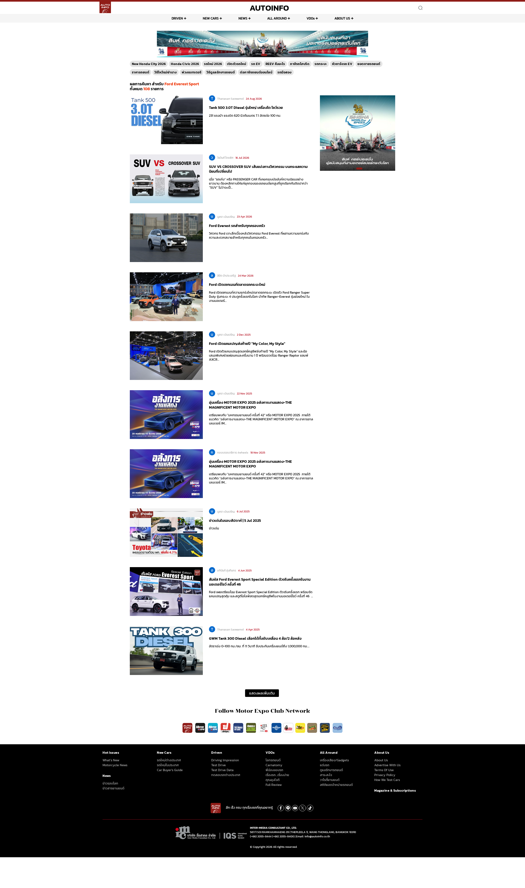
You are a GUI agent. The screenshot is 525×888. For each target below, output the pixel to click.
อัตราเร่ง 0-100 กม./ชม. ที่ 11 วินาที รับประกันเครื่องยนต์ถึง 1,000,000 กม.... (259, 646)
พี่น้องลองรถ (274, 769)
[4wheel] (251, 727)
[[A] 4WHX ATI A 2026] (262, 43)
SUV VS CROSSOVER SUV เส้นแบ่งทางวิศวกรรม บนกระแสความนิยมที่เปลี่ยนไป (258, 169)
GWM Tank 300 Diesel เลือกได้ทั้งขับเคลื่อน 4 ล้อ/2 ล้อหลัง (255, 638)
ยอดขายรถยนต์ (368, 63)
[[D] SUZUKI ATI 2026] (357, 133)
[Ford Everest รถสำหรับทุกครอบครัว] (166, 237)
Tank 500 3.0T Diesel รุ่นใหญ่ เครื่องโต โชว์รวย (246, 107)
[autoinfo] (105, 7)
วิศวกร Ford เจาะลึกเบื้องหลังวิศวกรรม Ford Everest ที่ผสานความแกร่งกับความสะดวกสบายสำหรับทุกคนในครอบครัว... (259, 235)
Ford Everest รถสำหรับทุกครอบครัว (237, 225)
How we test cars (387, 779)
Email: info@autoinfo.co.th (313, 836)
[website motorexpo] (213, 727)
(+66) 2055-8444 (261, 836)
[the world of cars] (238, 727)
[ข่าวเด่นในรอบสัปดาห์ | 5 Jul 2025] (166, 532)
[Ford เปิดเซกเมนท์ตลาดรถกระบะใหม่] (166, 296)
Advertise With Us (387, 765)
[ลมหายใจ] (338, 727)
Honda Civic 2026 (185, 63)
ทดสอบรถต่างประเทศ (225, 774)
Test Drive (218, 765)
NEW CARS (211, 18)
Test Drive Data (222, 769)
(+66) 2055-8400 (283, 836)
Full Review (274, 784)
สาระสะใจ (326, 774)
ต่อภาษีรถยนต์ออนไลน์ (256, 72)
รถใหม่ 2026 (213, 63)
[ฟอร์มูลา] (226, 727)
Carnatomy (274, 765)
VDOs (311, 18)
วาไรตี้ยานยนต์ (329, 779)
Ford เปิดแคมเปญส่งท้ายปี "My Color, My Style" (247, 343)
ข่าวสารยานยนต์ (113, 788)
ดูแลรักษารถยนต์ (331, 769)
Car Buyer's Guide (170, 769)
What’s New (111, 760)
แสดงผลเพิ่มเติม (262, 693)
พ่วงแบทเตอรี (191, 72)
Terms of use (384, 769)
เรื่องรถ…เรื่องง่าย (277, 774)
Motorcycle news (115, 765)
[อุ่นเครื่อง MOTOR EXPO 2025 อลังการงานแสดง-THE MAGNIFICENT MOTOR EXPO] (166, 414)
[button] (261, 55)
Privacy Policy (384, 774)
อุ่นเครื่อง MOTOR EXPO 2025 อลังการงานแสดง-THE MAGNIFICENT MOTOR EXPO (250, 405)
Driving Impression (225, 760)
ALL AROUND (277, 18)
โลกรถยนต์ (273, 760)
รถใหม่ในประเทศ (168, 765)
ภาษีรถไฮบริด (299, 63)
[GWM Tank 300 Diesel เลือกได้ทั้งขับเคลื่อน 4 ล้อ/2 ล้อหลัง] (166, 650)
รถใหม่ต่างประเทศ (169, 760)
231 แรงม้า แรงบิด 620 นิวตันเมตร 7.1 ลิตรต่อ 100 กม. (245, 115)
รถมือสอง (284, 72)
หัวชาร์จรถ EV (342, 63)
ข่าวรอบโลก (110, 783)
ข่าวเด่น (214, 528)
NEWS (243, 18)
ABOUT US (342, 18)
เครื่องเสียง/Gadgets (334, 760)
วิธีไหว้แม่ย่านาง (165, 72)
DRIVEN (177, 18)
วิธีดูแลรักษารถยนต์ (221, 72)
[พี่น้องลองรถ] (288, 727)
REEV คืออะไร (275, 63)
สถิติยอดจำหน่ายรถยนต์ (336, 784)
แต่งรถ (324, 765)
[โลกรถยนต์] (276, 727)
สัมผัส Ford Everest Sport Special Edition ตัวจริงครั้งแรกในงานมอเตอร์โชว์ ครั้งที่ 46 (259, 582)
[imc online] (264, 727)
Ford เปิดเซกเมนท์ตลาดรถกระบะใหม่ (237, 284)
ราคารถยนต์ (141, 72)
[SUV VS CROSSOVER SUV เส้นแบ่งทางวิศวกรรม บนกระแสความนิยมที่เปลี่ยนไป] (166, 178)
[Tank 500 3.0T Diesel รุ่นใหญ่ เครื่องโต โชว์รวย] (166, 119)
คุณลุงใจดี (273, 779)
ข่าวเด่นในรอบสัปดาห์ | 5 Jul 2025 (235, 520)
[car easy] (300, 727)
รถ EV (255, 63)
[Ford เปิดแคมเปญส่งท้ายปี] (166, 355)
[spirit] (312, 727)
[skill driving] (325, 727)
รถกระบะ (321, 63)
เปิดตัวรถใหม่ (236, 63)
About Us (381, 760)
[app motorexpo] (200, 727)
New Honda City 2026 (149, 63)
